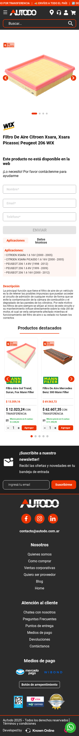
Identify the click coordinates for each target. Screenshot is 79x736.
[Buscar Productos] (71, 23)
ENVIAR (40, 230)
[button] (8, 379)
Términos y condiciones (19, 723)
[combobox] (39, 24)
